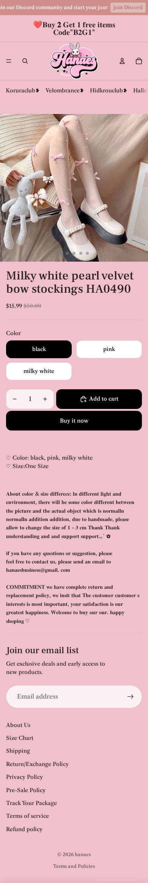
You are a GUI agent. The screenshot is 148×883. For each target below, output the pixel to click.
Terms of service (27, 816)
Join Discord (128, 7)
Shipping (18, 750)
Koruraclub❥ (23, 90)
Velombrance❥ (65, 90)
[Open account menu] (122, 61)
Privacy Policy (24, 777)
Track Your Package (31, 803)
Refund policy (24, 829)
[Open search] (25, 61)
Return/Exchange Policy (37, 764)
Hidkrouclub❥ (109, 90)
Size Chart (19, 738)
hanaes (83, 854)
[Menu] (8, 61)
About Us (18, 725)
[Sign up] (131, 697)
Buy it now (74, 420)
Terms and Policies (74, 866)
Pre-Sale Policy (26, 790)
